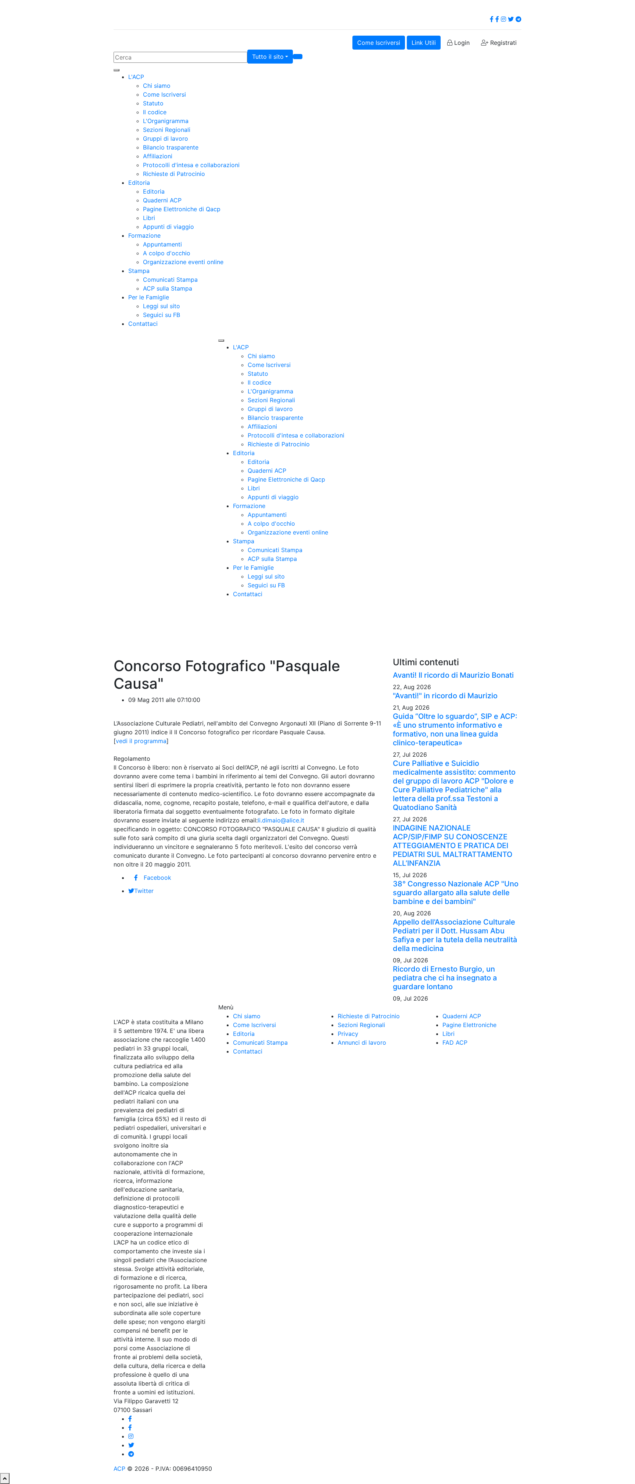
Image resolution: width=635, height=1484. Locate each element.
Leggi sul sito (161, 306)
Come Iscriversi (378, 42)
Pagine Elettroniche (469, 1025)
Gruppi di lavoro (165, 138)
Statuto (153, 103)
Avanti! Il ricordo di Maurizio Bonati (453, 675)
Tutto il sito (268, 56)
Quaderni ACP (162, 200)
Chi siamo (157, 85)
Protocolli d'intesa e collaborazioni (191, 165)
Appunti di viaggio (168, 226)
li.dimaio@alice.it (281, 820)
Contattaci (143, 323)
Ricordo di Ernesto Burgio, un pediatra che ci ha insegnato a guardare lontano (445, 978)
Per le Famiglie (148, 297)
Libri (149, 217)
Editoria (139, 182)
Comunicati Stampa (170, 279)
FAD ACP (454, 1042)
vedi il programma (141, 741)
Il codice (154, 112)
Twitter (144, 890)
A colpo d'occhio (166, 253)
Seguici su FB (161, 314)
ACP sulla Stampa (167, 288)
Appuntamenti (162, 244)
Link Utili (424, 42)
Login (461, 42)
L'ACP (136, 76)
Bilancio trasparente (170, 147)
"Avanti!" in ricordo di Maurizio (445, 695)
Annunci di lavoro (362, 1042)
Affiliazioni (157, 156)
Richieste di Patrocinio (174, 173)
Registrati (502, 42)
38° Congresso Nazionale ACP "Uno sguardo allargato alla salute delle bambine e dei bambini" (456, 892)
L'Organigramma (166, 121)
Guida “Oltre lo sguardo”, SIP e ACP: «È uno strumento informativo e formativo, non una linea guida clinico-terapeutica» (455, 729)
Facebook (157, 877)
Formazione (144, 235)
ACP (119, 1468)
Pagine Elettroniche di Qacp (181, 209)
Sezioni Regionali (166, 129)
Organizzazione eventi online (183, 262)
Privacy (348, 1033)
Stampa (139, 270)
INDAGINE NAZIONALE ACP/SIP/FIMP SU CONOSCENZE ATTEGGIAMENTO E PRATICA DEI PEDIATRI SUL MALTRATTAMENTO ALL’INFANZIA (452, 846)
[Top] (5, 1478)
